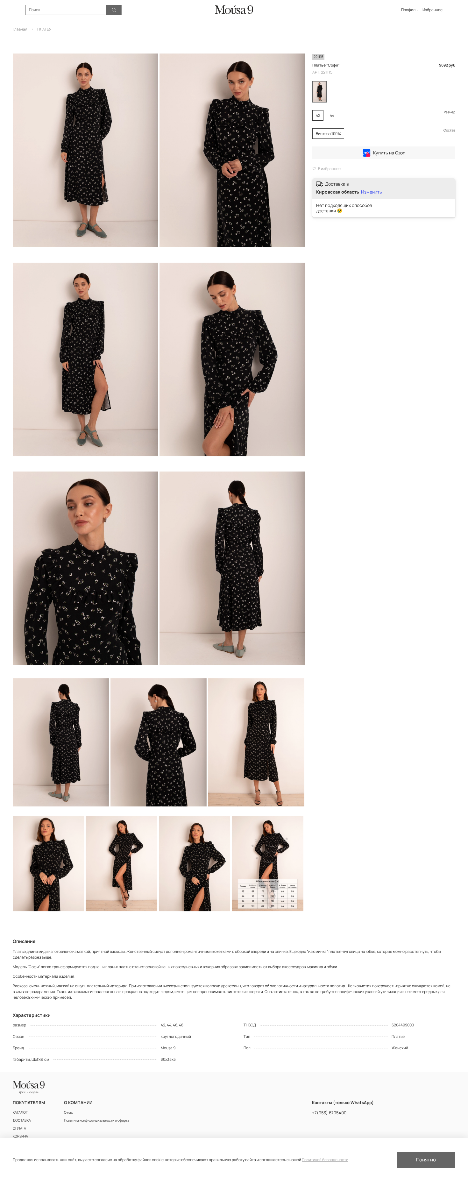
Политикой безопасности (325, 1159)
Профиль (409, 9)
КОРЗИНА (20, 1136)
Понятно (426, 1159)
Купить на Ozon (389, 153)
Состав (449, 130)
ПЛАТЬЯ (44, 29)
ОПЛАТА (19, 1128)
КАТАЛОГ (20, 1112)
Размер (449, 112)
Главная (20, 29)
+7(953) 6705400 (329, 1113)
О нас (68, 1112)
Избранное (432, 9)
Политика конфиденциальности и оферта (96, 1120)
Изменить (371, 192)
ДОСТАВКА (22, 1120)
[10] (319, 92)
